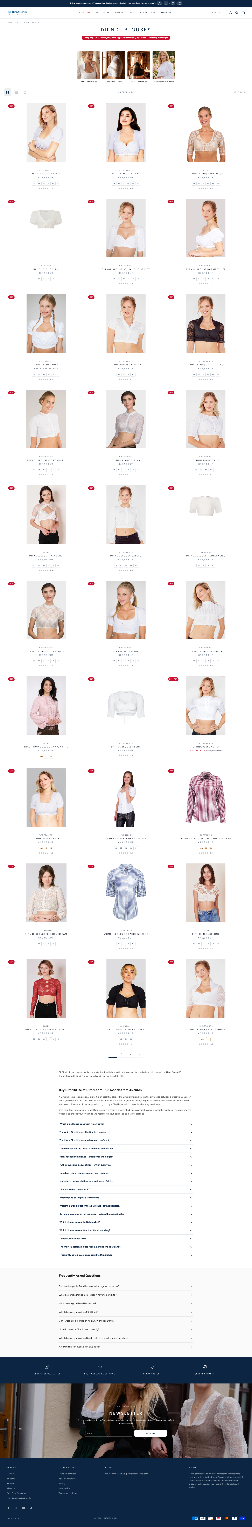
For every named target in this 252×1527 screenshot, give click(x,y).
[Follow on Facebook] (8, 1508)
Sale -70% (85, 13)
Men (132, 13)
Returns (10, 1483)
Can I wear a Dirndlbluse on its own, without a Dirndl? (86, 1320)
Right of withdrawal (67, 1478)
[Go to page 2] (139, 1054)
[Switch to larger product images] (7, 92)
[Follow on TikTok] (31, 1508)
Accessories (147, 13)
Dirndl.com (46, 266)
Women (119, 13)
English (216, 13)
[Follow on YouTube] (23, 1508)
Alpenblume (126, 1026)
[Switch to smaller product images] (16, 92)
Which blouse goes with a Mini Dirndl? (79, 1312)
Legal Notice (64, 1488)
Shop (18, 23)
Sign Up (150, 1433)
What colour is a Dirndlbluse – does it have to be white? (88, 1294)
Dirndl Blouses (31, 23)
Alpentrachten (46, 170)
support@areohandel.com (136, 1474)
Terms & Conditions (67, 1474)
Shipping (11, 1478)
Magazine (167, 13)
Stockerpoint (125, 835)
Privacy (61, 1483)
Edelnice (206, 170)
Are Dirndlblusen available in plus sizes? (79, 1346)
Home (9, 23)
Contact (10, 1474)
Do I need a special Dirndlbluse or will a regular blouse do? (89, 1286)
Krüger (46, 552)
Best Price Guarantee (17, 1493)
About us (11, 1488)
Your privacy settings (67, 1493)
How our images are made (19, 1498)
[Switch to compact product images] (25, 92)
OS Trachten (206, 835)
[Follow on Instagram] (16, 1508)
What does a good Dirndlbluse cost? (77, 1303)
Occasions (102, 13)
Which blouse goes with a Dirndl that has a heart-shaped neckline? (93, 1338)
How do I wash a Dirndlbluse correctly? (79, 1329)
